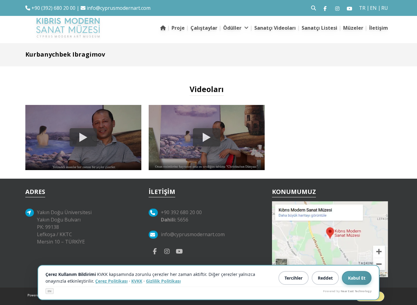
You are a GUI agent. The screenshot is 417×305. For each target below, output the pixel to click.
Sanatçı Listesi (319, 27)
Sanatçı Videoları (275, 27)
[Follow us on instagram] (337, 8)
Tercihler (294, 278)
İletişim (378, 27)
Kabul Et (356, 278)
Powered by (347, 291)
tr (362, 8)
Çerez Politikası (111, 281)
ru (384, 8)
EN (50, 291)
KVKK (136, 281)
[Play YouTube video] (83, 137)
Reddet (325, 278)
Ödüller (233, 27)
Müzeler (353, 27)
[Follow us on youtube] (349, 8)
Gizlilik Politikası (163, 281)
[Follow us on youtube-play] (179, 251)
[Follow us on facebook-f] (325, 8)
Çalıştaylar (203, 27)
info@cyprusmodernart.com (118, 8)
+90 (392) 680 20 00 (52, 8)
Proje (178, 27)
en (373, 8)
